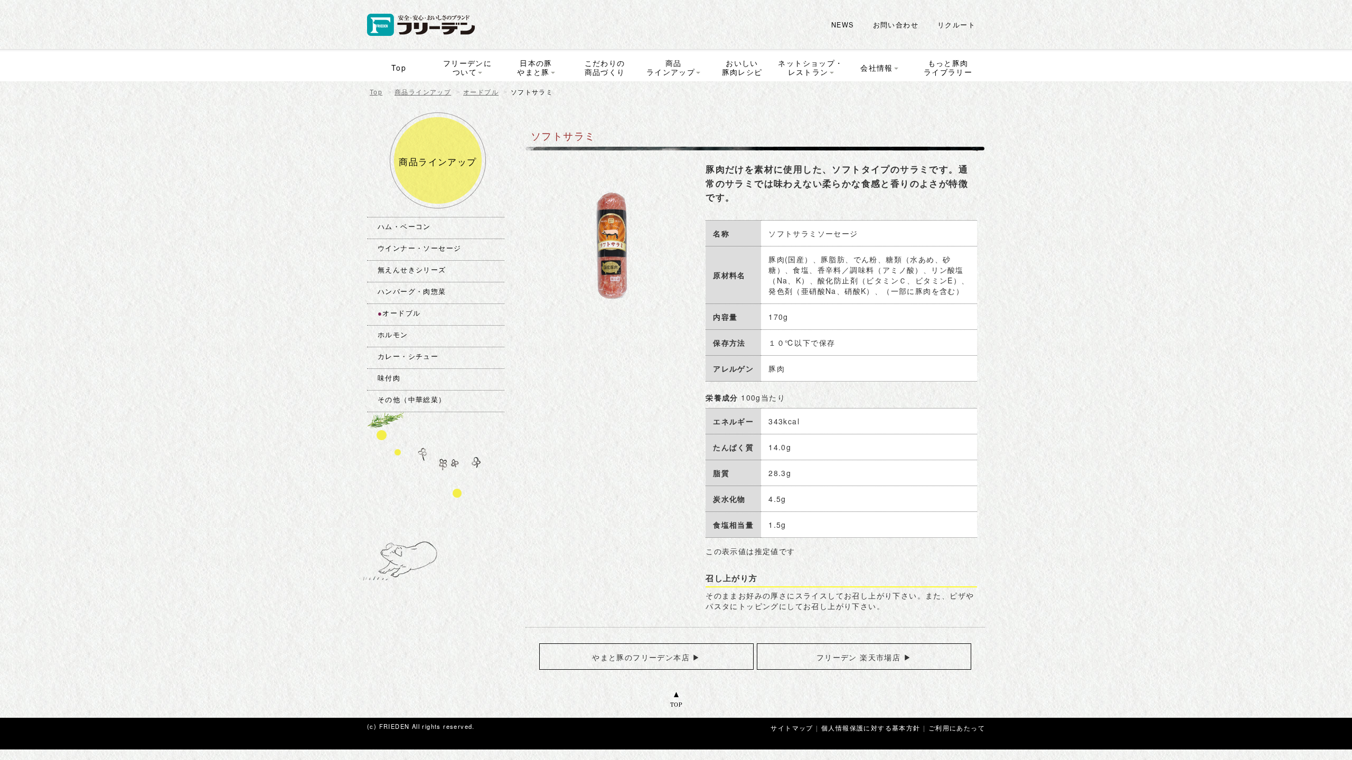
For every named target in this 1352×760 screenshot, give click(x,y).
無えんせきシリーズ (412, 270)
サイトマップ (792, 727)
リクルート (956, 25)
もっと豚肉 (948, 67)
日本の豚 (534, 67)
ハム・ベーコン (404, 227)
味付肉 (389, 378)
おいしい (742, 67)
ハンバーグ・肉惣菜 (412, 292)
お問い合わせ (895, 25)
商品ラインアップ (423, 92)
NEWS (842, 25)
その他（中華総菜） (412, 400)
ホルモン (393, 335)
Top (376, 92)
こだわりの (605, 67)
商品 (670, 67)
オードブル (481, 92)
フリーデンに (467, 67)
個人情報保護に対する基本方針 (871, 727)
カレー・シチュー (408, 356)
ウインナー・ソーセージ (419, 248)
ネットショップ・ (810, 67)
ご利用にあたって (956, 727)
